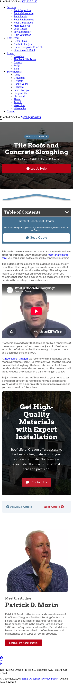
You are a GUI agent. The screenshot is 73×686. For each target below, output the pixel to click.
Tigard (17, 99)
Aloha (17, 74)
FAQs (17, 65)
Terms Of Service (31, 678)
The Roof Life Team (25, 59)
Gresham (18, 80)
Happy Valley (21, 83)
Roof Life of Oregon (16, 358)
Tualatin (18, 102)
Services (11, 7)
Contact (11, 111)
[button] (36, 120)
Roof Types (13, 37)
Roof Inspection (22, 10)
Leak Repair (20, 28)
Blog (16, 68)
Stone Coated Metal (24, 50)
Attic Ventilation (22, 34)
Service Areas (14, 71)
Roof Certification (23, 22)
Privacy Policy (50, 678)
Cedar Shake (20, 41)
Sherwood (19, 96)
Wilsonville (20, 108)
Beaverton (19, 77)
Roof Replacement (24, 19)
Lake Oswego (21, 90)
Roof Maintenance (23, 13)
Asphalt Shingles (23, 44)
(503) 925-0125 (29, 1)
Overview (19, 56)
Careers (18, 62)
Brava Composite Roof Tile (28, 47)
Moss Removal (22, 25)
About (10, 53)
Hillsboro (19, 86)
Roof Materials (37, 136)
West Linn (19, 105)
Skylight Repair (22, 31)
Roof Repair (20, 16)
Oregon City (20, 93)
